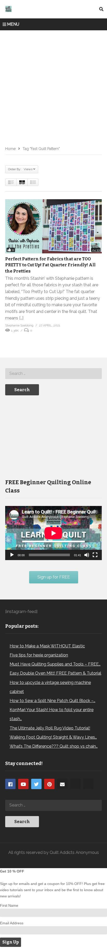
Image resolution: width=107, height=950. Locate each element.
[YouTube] (23, 784)
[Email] (62, 784)
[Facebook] (10, 784)
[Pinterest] (49, 784)
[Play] (12, 555)
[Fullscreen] (95, 555)
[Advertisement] (53, 86)
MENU (13, 24)
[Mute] (86, 555)
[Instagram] (75, 784)
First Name (9, 905)
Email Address (11, 923)
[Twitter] (36, 784)
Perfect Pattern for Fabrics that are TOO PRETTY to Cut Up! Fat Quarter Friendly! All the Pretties (50, 264)
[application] (53, 533)
